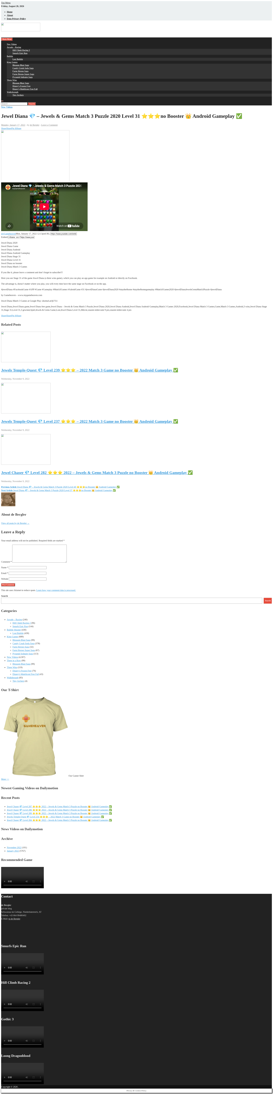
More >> (5, 779)
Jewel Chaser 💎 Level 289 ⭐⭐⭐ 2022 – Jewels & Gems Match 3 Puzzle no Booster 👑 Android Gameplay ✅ (59, 813)
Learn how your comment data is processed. (56, 590)
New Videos (12, 44)
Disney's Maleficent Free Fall (26, 674)
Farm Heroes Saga (20, 71)
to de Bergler (14, 919)
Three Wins (12, 80)
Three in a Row (14, 660)
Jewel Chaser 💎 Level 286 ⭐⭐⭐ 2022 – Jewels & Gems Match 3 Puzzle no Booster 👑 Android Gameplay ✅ (59, 810)
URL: (47, 233)
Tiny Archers (18, 95)
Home (10, 12)
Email (4, 573)
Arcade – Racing (14, 47)
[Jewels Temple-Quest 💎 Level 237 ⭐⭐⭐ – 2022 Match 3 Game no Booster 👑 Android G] (26, 412)
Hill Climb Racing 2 (21, 50)
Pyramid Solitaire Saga (23, 77)
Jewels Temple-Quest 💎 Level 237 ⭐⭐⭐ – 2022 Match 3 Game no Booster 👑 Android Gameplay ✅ (89, 421)
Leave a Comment (49, 125)
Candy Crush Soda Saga (23, 68)
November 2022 (14, 847)
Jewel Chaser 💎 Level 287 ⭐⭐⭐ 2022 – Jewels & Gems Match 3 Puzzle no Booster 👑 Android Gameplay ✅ (59, 806)
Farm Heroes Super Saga (23, 74)
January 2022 (13, 851)
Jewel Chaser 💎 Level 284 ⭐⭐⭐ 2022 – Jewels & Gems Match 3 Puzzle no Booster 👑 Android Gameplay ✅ (59, 820)
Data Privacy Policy (16, 19)
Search (4, 596)
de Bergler (34, 125)
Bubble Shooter (14, 630)
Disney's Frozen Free (22, 671)
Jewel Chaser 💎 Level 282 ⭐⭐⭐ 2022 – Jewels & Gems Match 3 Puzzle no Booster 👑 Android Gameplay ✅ (97, 472)
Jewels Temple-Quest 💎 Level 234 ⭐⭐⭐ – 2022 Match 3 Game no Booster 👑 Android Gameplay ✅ (55, 817)
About (10, 15)
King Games (12, 62)
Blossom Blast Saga (21, 65)
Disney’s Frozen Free (21, 86)
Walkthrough (12, 92)
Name (4, 567)
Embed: (4, 237)
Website (4, 579)
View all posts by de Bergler (15, 523)
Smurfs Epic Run (20, 53)
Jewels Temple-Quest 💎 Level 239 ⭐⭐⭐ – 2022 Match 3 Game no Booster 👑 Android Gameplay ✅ (89, 370)
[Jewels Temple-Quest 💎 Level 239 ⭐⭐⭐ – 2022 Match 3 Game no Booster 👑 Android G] (26, 361)
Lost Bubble (18, 59)
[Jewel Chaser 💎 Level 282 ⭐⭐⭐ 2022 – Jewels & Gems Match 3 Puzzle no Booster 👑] (26, 464)
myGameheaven (8, 233)
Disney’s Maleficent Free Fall (25, 89)
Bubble (10, 56)
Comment (6, 562)
